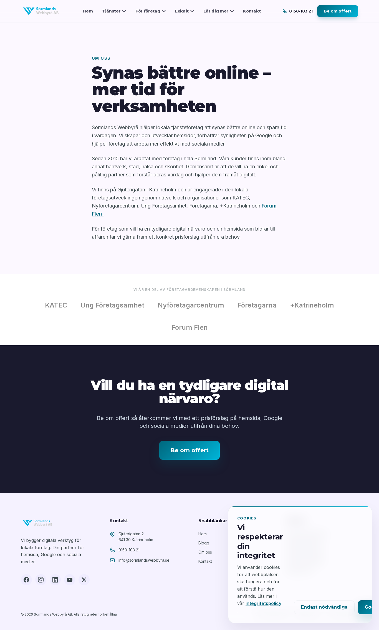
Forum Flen (189, 327)
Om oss (205, 552)
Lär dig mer (215, 11)
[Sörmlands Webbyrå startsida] (41, 11)
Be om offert (338, 11)
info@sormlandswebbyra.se (144, 560)
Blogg (203, 543)
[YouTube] (69, 579)
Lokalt (182, 11)
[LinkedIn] (55, 579)
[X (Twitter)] (84, 579)
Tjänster (111, 11)
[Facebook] (26, 579)
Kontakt (252, 11)
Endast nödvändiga (324, 607)
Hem (88, 11)
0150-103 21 (129, 550)
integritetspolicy (263, 603)
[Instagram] (40, 579)
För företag (147, 11)
